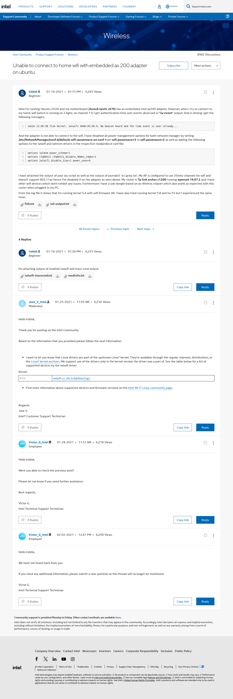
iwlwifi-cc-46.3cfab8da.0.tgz (71, 378)
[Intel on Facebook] (36, 659)
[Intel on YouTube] (64, 659)
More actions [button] (202, 65)
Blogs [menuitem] (156, 16)
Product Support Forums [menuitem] (103, 16)
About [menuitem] (37, 16)
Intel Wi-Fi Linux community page (150, 388)
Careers (118, 651)
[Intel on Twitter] (46, 659)
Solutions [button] (66, 6)
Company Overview (48, 651)
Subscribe (173, 65)
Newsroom (89, 651)
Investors (105, 651)
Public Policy (183, 651)
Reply (205, 215)
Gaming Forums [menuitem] (135, 16)
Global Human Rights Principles (139, 680)
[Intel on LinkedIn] (55, 659)
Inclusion (166, 651)
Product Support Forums (50, 54)
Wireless (73, 54)
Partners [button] (110, 6)
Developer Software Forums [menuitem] (64, 16)
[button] (213, 92)
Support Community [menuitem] (15, 16)
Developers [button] (88, 6)
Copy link (183, 287)
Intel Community (22, 54)
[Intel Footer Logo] (17, 667)
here (118, 617)
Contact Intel (71, 651)
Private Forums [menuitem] (176, 16)
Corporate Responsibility (142, 651)
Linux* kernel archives (45, 361)
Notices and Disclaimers (159, 677)
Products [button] (26, 6)
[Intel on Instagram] (73, 659)
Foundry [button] (129, 6)
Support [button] (45, 6)
